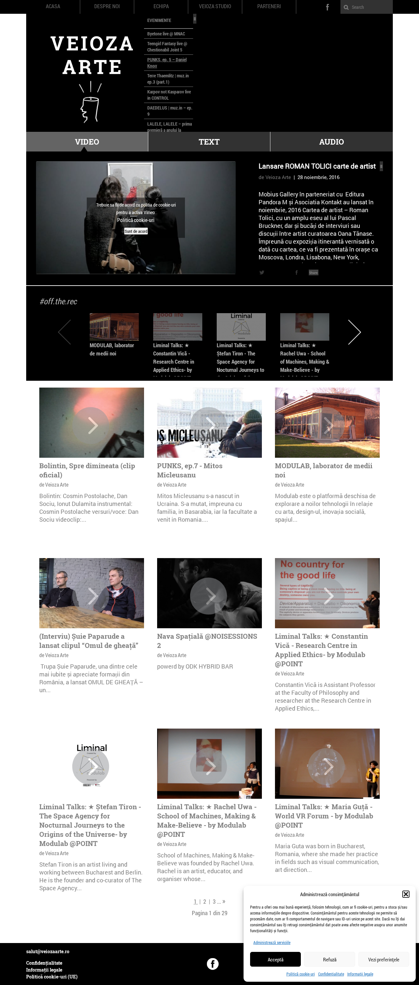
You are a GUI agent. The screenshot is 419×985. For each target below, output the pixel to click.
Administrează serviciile (271, 942)
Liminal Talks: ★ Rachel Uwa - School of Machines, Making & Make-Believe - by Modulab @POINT (304, 361)
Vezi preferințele (383, 959)
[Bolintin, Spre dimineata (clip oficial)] (90, 425)
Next (354, 332)
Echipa (161, 6)
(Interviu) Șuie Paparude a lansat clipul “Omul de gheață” (88, 641)
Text (209, 141)
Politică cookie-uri (300, 973)
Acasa (53, 6)
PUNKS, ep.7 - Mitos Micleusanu (190, 470)
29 (225, 913)
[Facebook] (213, 964)
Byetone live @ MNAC (166, 33)
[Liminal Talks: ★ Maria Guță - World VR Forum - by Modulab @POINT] (326, 766)
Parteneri (269, 6)
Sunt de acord (136, 231)
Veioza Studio (215, 6)
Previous (64, 332)
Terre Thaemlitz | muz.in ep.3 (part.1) (168, 78)
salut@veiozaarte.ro (47, 951)
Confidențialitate (331, 973)
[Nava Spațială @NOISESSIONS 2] (208, 596)
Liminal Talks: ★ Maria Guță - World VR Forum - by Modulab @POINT (324, 816)
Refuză (330, 959)
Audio (331, 141)
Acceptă (275, 959)
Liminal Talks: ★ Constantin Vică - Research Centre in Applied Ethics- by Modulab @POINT (173, 361)
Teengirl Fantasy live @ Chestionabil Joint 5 (167, 46)
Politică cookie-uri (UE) (52, 977)
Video (87, 141)
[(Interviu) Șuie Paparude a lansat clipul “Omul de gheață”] (90, 596)
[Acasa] (85, 73)
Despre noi (107, 6)
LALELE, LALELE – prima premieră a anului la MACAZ (169, 130)
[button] (406, 894)
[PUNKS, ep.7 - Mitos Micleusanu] (208, 425)
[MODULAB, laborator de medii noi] (114, 327)
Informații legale (360, 973)
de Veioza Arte (275, 177)
